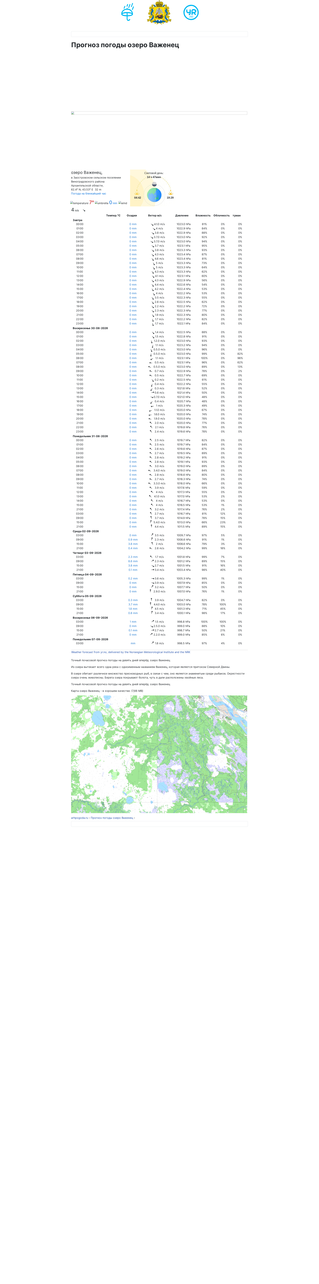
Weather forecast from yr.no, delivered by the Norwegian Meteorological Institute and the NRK (131, 652)
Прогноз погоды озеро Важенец (112, 817)
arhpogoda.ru (79, 817)
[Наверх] (313, 1277)
